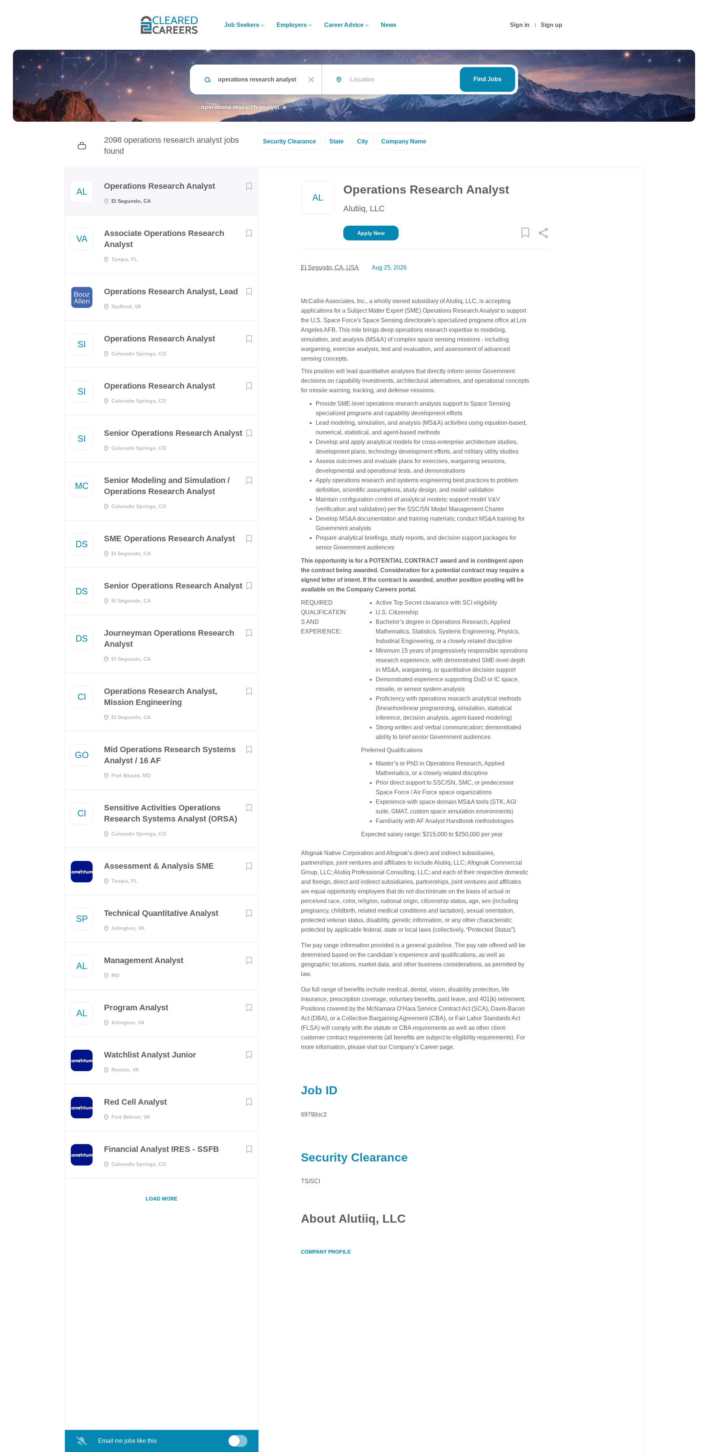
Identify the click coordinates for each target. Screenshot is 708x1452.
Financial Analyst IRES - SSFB (161, 1149)
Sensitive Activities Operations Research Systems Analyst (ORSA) (170, 813)
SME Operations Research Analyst (169, 538)
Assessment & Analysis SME (159, 866)
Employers (292, 25)
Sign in (520, 25)
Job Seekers (241, 25)
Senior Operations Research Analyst (173, 433)
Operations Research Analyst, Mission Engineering (160, 697)
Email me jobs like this (127, 1441)
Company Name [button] (403, 141)
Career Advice (344, 25)
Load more (161, 1199)
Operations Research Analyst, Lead (171, 291)
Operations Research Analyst (159, 186)
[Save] (249, 186)
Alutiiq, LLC (364, 208)
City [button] (362, 141)
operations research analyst (240, 107)
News (388, 25)
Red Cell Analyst (135, 1102)
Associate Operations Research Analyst (164, 239)
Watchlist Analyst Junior (150, 1054)
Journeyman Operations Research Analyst (169, 638)
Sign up (551, 25)
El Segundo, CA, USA (330, 267)
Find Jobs (487, 79)
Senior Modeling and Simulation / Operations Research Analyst (167, 486)
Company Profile (326, 1252)
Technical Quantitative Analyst (161, 913)
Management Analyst (143, 960)
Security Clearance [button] (289, 141)
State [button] (336, 141)
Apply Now (371, 233)
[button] (543, 234)
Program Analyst (136, 1007)
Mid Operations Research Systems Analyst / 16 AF (170, 755)
